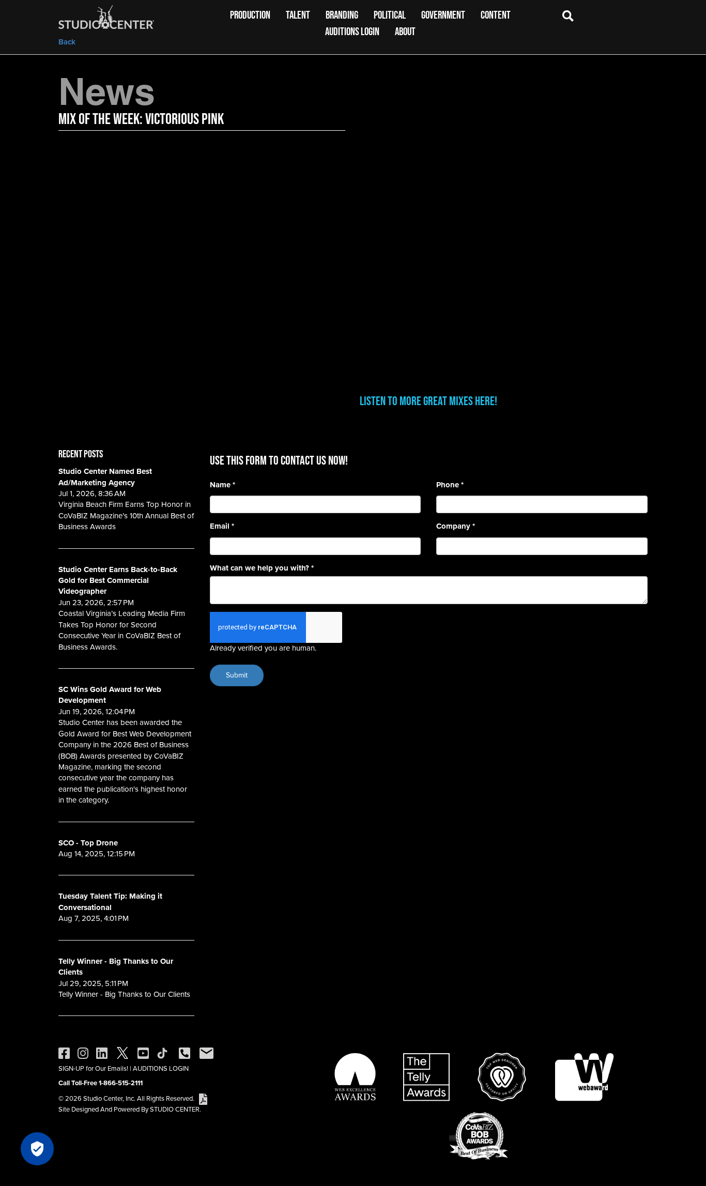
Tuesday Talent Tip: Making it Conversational (110, 901)
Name (222, 485)
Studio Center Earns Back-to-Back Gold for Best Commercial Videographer (117, 580)
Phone (450, 485)
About (405, 31)
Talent (298, 15)
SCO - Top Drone (88, 843)
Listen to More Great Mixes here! (428, 401)
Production (250, 15)
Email (222, 526)
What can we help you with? (262, 568)
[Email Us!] (206, 1052)
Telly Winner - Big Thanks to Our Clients (115, 967)
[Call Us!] (184, 1052)
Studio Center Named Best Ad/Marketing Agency (105, 477)
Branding (342, 15)
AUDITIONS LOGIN (161, 1068)
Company (455, 526)
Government (443, 15)
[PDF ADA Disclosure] (203, 1098)
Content (496, 15)
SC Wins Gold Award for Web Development (109, 695)
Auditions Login (352, 31)
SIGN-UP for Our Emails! (93, 1068)
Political (390, 15)
